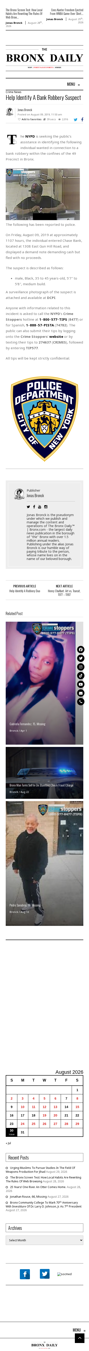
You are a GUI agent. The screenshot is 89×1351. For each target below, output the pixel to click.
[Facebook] (80, 649)
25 (33, 1124)
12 (44, 1107)
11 (33, 1107)
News (17, 92)
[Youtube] (80, 684)
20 (55, 1115)
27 (55, 1124)
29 (77, 1124)
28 (66, 1124)
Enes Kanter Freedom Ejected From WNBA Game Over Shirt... (66, 12)
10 (22, 1107)
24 (22, 1124)
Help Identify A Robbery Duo (24, 591)
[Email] (80, 693)
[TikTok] (80, 675)
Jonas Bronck (14, 22)
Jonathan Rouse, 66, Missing (28, 1197)
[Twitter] (80, 658)
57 (40, 325)
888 (33, 325)
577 (54, 319)
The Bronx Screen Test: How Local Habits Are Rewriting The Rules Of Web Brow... (24, 13)
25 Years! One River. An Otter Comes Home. (38, 1187)
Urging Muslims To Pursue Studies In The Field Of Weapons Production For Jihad (40, 1170)
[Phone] (80, 701)
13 (55, 1107)
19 (44, 1115)
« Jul (8, 1143)
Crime (9, 92)
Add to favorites (32, 119)
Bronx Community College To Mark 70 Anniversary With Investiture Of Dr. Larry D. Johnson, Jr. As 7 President (43, 1204)
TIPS (63, 319)
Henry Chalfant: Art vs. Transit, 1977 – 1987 (64, 593)
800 (46, 319)
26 (44, 1124)
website (56, 336)
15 (77, 1107)
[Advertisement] (44, 1005)
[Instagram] (80, 667)
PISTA (49, 325)
